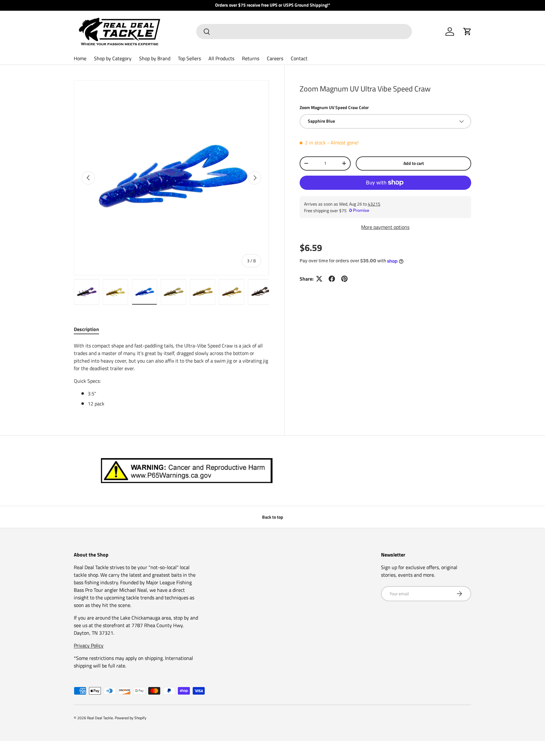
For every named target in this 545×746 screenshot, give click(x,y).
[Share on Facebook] (331, 278)
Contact (299, 58)
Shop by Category (113, 58)
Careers (275, 58)
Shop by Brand (154, 58)
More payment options (385, 227)
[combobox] (304, 31)
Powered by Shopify (130, 718)
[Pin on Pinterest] (344, 278)
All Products (221, 58)
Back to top (272, 517)
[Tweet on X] (319, 278)
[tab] (86, 329)
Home (80, 58)
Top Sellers (189, 58)
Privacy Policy (88, 645)
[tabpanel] (171, 374)
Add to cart (413, 163)
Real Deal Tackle (100, 718)
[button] (467, 31)
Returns (250, 58)
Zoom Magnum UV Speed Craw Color (334, 107)
